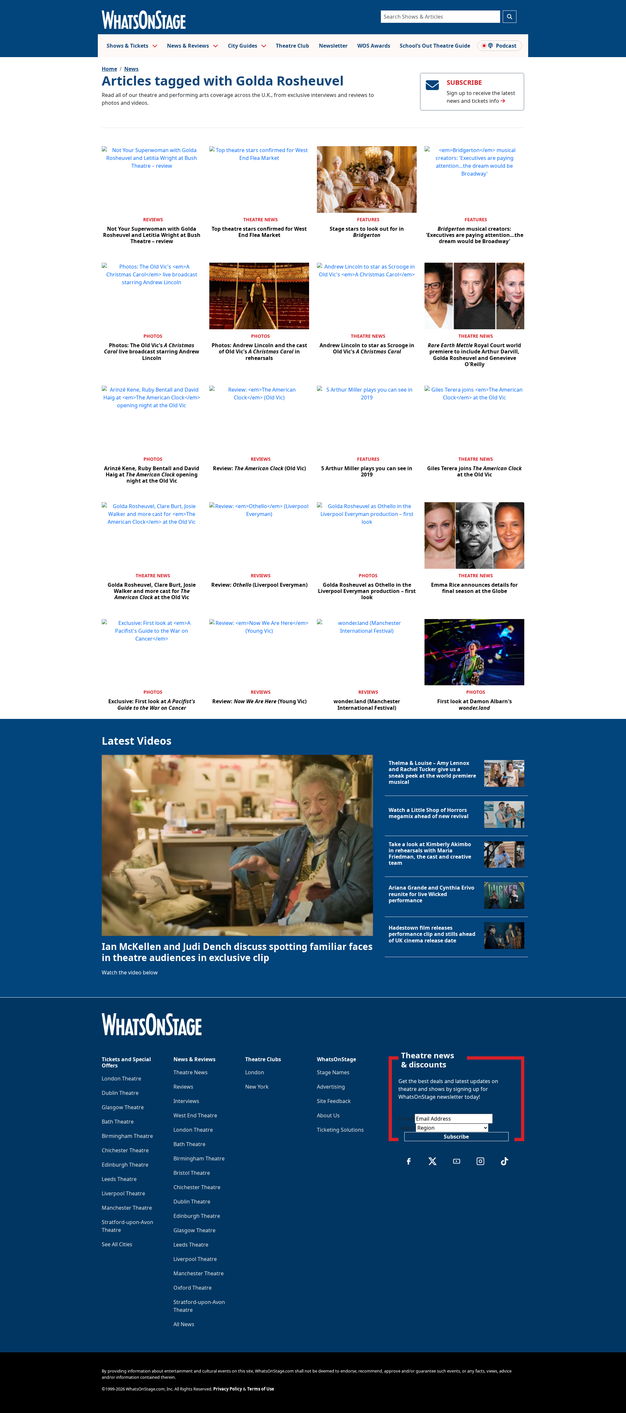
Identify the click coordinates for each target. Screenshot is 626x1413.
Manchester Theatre (127, 1207)
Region (407, 1127)
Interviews (186, 1101)
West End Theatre (195, 1115)
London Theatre (121, 1078)
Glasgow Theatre (123, 1107)
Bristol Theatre (191, 1172)
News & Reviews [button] (188, 45)
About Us (328, 1115)
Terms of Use (260, 1389)
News (131, 68)
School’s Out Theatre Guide (435, 45)
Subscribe (456, 1136)
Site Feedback (334, 1101)
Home (109, 68)
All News (183, 1324)
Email (406, 1118)
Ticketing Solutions (340, 1129)
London (254, 1072)
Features (368, 219)
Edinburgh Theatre (125, 1164)
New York (257, 1086)
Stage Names (333, 1072)
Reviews (153, 219)
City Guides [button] (243, 45)
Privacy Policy (227, 1389)
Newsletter (333, 45)
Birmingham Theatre (127, 1136)
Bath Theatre (118, 1121)
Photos (152, 336)
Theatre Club (292, 45)
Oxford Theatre (192, 1287)
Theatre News (260, 219)
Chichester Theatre (125, 1150)
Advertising (331, 1086)
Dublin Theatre (120, 1092)
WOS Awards (373, 45)
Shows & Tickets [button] (128, 45)
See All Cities (117, 1244)
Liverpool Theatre (123, 1193)
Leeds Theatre (119, 1179)
